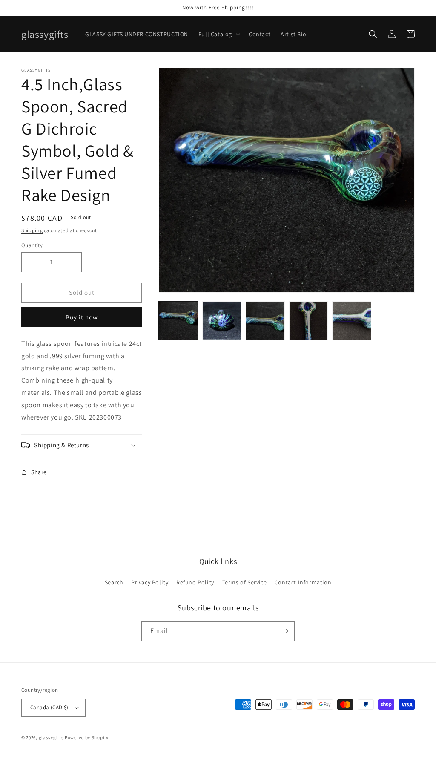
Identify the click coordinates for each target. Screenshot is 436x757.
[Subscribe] (284, 631)
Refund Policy (195, 582)
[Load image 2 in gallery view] (221, 320)
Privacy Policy (149, 582)
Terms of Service (244, 582)
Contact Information (303, 582)
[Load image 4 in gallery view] (308, 320)
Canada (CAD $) (49, 707)
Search (114, 582)
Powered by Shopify (87, 737)
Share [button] (39, 472)
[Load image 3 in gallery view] (265, 320)
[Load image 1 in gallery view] (178, 320)
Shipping (32, 230)
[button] (218, 34)
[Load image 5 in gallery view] (351, 320)
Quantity (32, 245)
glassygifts (51, 737)
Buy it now (82, 317)
